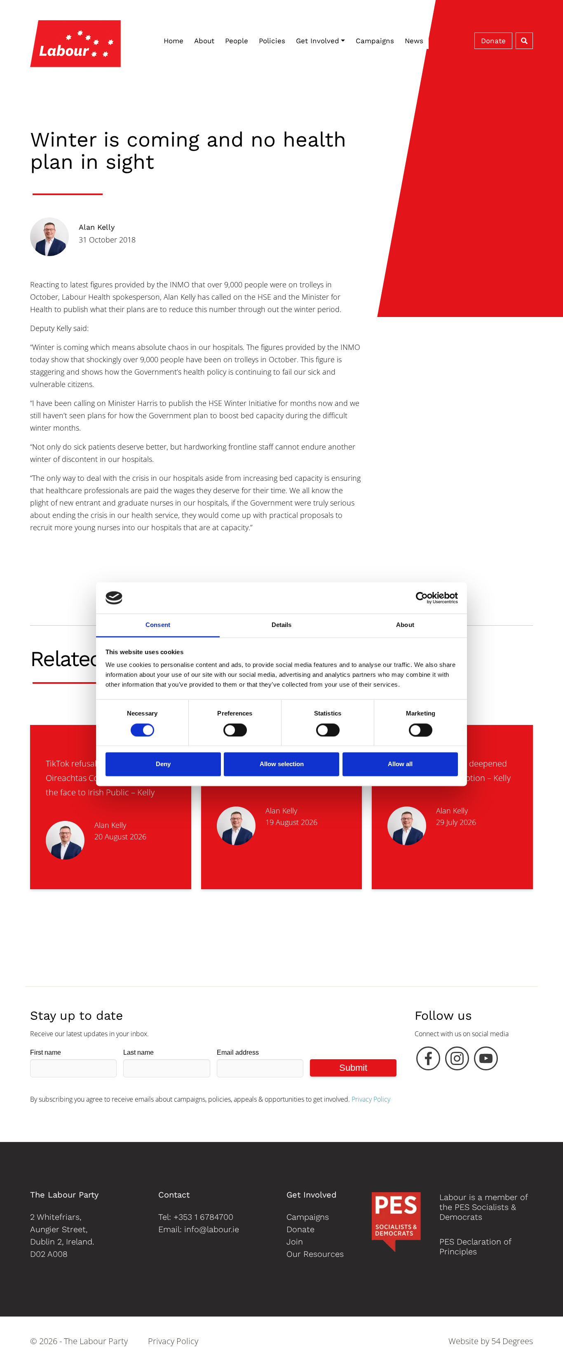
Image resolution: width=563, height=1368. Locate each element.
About (204, 41)
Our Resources (315, 1254)
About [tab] (405, 625)
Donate (493, 41)
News (414, 41)
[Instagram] (457, 1060)
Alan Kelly (97, 227)
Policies (272, 41)
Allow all (400, 764)
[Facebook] (428, 1060)
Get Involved (317, 41)
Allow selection (282, 764)
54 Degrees (512, 1341)
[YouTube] (486, 1060)
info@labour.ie (211, 1229)
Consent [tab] (157, 625)
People (236, 41)
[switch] (235, 729)
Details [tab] (282, 625)
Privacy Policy (371, 1099)
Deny (163, 764)
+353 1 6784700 (203, 1217)
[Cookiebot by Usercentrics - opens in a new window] (422, 598)
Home (173, 41)
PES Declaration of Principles (475, 1246)
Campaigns (375, 41)
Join (294, 1242)
